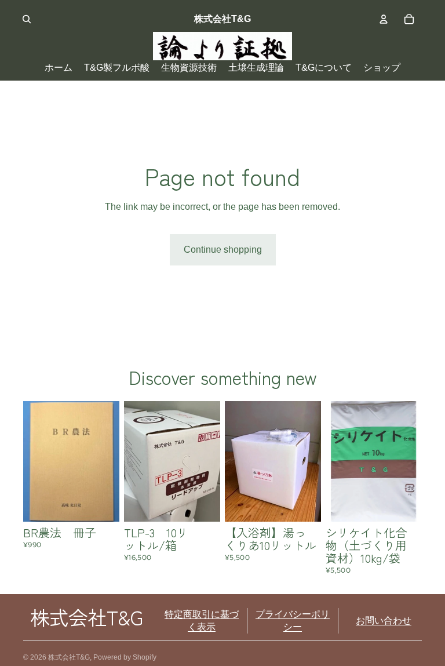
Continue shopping (223, 249)
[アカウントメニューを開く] (383, 19)
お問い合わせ (383, 620)
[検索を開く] (26, 19)
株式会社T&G (69, 657)
